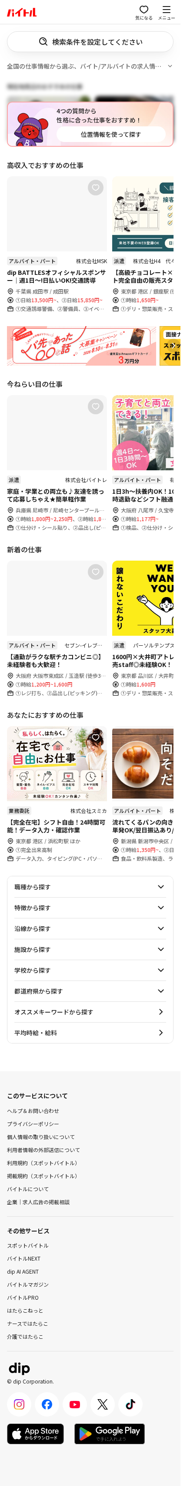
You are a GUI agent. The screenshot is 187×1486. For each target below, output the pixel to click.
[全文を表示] (170, 66)
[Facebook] (47, 1404)
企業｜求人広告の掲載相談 (38, 1201)
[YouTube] (75, 1404)
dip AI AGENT (23, 1271)
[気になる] (96, 187)
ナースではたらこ (27, 1323)
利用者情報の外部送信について (43, 1149)
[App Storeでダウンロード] (35, 1433)
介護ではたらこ (25, 1336)
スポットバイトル (28, 1245)
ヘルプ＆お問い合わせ (33, 1110)
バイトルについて (28, 1188)
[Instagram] (19, 1404)
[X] (102, 1404)
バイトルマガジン (28, 1284)
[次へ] (173, 346)
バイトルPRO (23, 1297)
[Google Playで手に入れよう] (109, 1433)
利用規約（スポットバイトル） (43, 1162)
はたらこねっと (25, 1310)
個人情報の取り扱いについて (41, 1136)
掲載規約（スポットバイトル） (43, 1175)
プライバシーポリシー (33, 1123)
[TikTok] (130, 1404)
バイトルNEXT (23, 1258)
